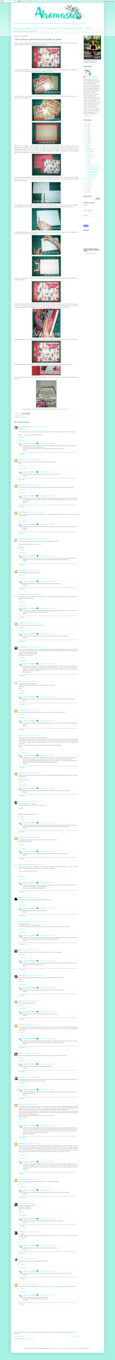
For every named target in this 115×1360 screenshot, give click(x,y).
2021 (86, 133)
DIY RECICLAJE (53, 28)
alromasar (61, 409)
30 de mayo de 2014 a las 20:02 (37, 921)
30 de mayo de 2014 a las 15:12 (30, 681)
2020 (86, 135)
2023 (86, 128)
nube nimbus (22, 570)
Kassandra (21, 1143)
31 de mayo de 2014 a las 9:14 (31, 1024)
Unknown (21, 459)
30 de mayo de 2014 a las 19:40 (46, 882)
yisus (20, 1284)
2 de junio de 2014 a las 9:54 (46, 1190)
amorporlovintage (23, 512)
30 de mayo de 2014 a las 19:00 (46, 524)
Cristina (21, 735)
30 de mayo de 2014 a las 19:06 (46, 634)
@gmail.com (67, 409)
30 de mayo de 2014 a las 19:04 (46, 581)
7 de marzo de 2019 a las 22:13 (46, 1295)
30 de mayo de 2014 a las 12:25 (44, 539)
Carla (20, 1203)
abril (87, 181)
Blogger (89, 1348)
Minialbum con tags (91, 178)
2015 (86, 145)
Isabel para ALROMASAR (29, 443)
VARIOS (87, 28)
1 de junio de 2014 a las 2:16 (30, 1104)
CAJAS (35, 28)
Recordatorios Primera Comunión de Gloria (91, 172)
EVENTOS (43, 28)
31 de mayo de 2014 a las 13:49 (46, 1011)
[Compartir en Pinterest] (29, 414)
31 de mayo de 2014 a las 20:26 (32, 1077)
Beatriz (20, 1104)
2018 (86, 139)
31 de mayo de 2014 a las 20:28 (46, 1064)
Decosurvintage (23, 647)
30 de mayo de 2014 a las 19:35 (37, 864)
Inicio (47, 1336)
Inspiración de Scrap (24, 921)
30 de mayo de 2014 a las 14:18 (35, 647)
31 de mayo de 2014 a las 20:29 (46, 1089)
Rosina (20, 1053)
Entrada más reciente (20, 1336)
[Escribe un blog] (24, 414)
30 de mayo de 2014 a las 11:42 (36, 512)
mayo (87, 164)
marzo (88, 183)
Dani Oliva (21, 1077)
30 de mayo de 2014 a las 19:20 (46, 851)
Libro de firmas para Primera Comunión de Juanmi (93, 168)
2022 (86, 130)
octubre (88, 153)
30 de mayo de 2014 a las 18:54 (46, 443)
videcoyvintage (23, 975)
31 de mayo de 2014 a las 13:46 (46, 987)
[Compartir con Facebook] (27, 414)
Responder (21, 437)
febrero (88, 185)
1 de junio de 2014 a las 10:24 (46, 1125)
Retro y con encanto (24, 864)
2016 (86, 143)
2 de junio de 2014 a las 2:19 (29, 1203)
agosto (88, 157)
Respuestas (23, 440)
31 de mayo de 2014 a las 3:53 (34, 975)
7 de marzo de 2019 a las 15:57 (29, 1284)
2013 (86, 190)
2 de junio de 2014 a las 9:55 (46, 1218)
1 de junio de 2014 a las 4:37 (32, 1143)
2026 (86, 122)
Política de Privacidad (90, 253)
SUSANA (21, 1231)
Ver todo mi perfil (88, 116)
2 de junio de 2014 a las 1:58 (36, 1179)
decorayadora (22, 594)
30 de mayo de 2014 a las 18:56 (31, 801)
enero (88, 187)
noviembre (89, 151)
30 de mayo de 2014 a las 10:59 (32, 485)
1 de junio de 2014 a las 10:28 (46, 1161)
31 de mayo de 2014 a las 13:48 (46, 1038)
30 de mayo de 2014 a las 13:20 (34, 594)
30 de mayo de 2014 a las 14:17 (32, 623)
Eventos (21, 415)
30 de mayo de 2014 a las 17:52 (32, 773)
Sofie (20, 681)
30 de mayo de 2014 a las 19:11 (46, 720)
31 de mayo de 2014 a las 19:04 (31, 1053)
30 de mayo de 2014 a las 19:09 (46, 663)
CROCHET (80, 28)
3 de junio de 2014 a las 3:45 (31, 1231)
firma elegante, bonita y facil (50, 1286)
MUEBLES (28, 28)
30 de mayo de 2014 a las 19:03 (46, 556)
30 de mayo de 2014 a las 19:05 (46, 608)
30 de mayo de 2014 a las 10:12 (32, 459)
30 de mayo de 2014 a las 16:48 (32, 710)
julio (87, 160)
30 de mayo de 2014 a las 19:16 (46, 755)
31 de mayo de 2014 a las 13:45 (46, 960)
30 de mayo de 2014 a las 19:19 (46, 823)
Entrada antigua (74, 1336)
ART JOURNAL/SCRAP (67, 28)
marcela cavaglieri (23, 1179)
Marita (20, 950)
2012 (86, 192)
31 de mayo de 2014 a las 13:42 (46, 908)
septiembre (89, 155)
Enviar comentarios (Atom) (27, 1338)
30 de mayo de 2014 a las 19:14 (32, 837)
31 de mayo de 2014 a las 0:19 (30, 950)
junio (87, 162)
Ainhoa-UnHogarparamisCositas (27, 539)
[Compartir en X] (26, 414)
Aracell (20, 801)
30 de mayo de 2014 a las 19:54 (30, 897)
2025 (86, 124)
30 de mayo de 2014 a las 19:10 (46, 697)
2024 (86, 126)
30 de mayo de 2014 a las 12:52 (34, 570)
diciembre (89, 149)
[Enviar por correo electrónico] (22, 414)
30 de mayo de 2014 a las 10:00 (39, 426)
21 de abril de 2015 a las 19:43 (28, 1258)
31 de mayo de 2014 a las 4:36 (30, 1001)
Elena (20, 897)
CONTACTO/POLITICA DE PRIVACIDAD (24, 31)
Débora (20, 1001)
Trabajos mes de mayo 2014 (93, 166)
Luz (19, 1258)
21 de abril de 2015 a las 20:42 (46, 1271)
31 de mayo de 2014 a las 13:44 (46, 935)
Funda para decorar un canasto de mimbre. (91, 175)
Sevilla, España (23, 417)
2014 (86, 147)
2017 (86, 141)
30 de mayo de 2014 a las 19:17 (46, 788)
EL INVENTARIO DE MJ (24, 426)
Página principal (17, 28)
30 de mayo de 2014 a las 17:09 (31, 735)
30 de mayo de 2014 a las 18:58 (46, 496)
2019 (86, 137)
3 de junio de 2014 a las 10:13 (46, 1245)
